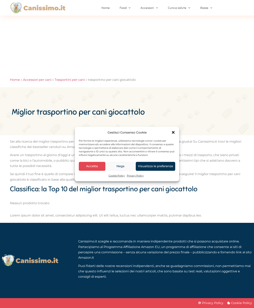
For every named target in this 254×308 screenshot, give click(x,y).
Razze (204, 8)
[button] (173, 132)
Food (123, 8)
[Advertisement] (127, 45)
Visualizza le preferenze (155, 166)
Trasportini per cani (70, 80)
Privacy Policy (135, 175)
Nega (120, 166)
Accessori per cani (37, 80)
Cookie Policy (117, 175)
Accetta (92, 166)
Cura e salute (177, 8)
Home (105, 8)
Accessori (147, 8)
